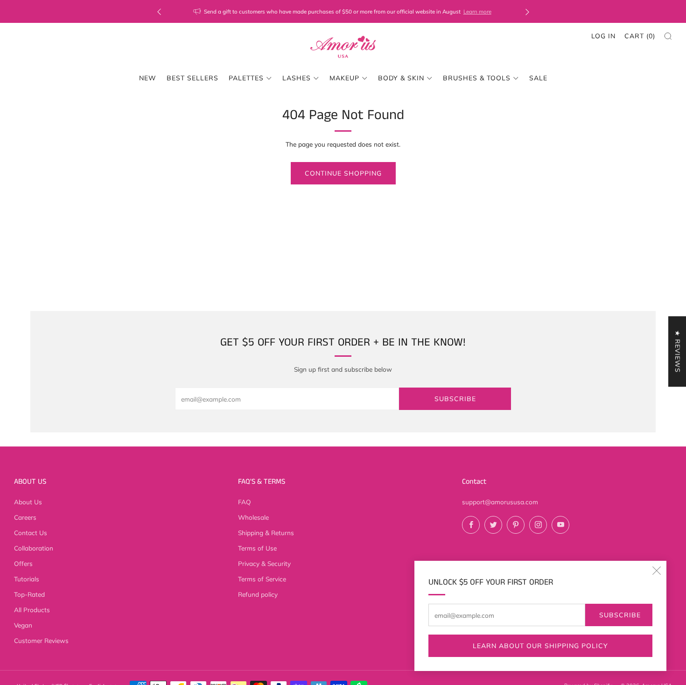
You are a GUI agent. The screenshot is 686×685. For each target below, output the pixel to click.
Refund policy (258, 594)
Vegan (23, 625)
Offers (23, 563)
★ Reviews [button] (677, 351)
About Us (28, 502)
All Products (32, 610)
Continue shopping (343, 173)
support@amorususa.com (500, 502)
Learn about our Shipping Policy (540, 646)
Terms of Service (262, 579)
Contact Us (30, 533)
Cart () (639, 36)
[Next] (527, 11)
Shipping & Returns (266, 533)
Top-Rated (29, 594)
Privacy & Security (264, 563)
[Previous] (159, 11)
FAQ (244, 502)
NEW (147, 78)
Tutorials (26, 579)
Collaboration (33, 548)
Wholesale (253, 517)
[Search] (668, 36)
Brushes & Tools (477, 78)
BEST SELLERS (192, 78)
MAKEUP (344, 78)
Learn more (477, 11)
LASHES (296, 78)
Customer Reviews (41, 640)
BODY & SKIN (401, 78)
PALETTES (246, 78)
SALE (538, 78)
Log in (603, 36)
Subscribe (620, 615)
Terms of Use (257, 548)
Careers (25, 517)
